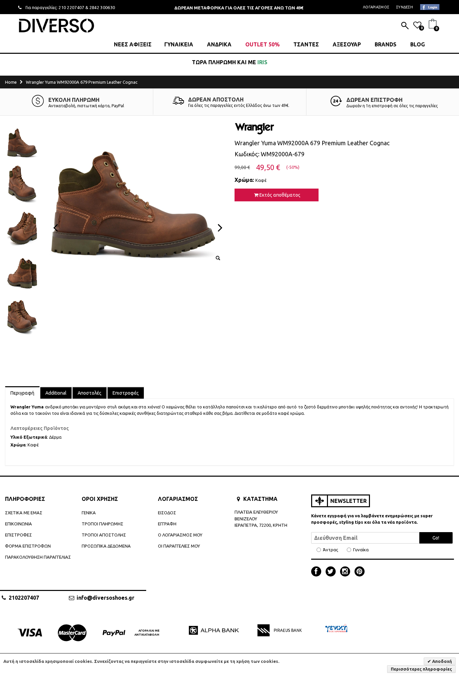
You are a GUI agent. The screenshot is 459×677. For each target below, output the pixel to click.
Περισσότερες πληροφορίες (421, 669)
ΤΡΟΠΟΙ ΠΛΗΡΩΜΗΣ (102, 523)
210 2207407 (71, 7)
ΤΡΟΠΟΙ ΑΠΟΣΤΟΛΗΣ (104, 534)
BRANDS (386, 44)
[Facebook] (318, 572)
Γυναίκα (361, 550)
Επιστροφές (126, 393)
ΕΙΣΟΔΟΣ (167, 512)
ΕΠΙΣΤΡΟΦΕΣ (18, 534)
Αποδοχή (441, 661)
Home (11, 82)
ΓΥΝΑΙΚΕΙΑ (178, 44)
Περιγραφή (22, 393)
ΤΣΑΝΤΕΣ (306, 44)
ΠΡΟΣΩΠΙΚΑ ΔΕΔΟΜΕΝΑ (106, 546)
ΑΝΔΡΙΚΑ (219, 44)
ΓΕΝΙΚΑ (89, 512)
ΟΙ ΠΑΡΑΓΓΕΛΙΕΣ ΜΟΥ (179, 546)
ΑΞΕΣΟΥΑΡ (347, 44)
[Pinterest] (359, 572)
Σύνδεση (404, 7)
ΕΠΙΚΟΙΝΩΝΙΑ (18, 523)
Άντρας (330, 550)
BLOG (417, 44)
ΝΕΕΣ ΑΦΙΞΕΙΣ (133, 44)
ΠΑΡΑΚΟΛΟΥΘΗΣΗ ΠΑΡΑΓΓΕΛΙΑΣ (38, 557)
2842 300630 (102, 7)
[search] (405, 26)
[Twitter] (332, 572)
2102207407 (24, 597)
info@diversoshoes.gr (105, 597)
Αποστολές (89, 393)
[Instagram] (346, 572)
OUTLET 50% (262, 44)
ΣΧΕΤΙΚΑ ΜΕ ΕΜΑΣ (23, 512)
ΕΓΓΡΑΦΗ (167, 523)
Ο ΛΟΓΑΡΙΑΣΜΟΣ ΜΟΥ (180, 534)
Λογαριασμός (376, 7)
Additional (56, 393)
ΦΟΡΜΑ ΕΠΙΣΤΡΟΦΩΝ (28, 546)
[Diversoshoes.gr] (56, 25)
